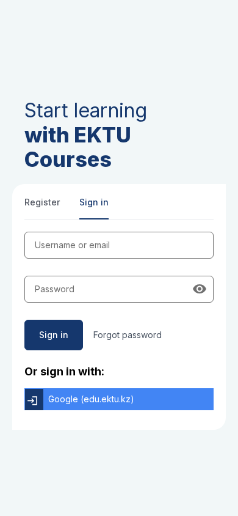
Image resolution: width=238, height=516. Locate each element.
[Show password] (200, 289)
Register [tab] (42, 202)
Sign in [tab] (94, 202)
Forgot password (127, 335)
